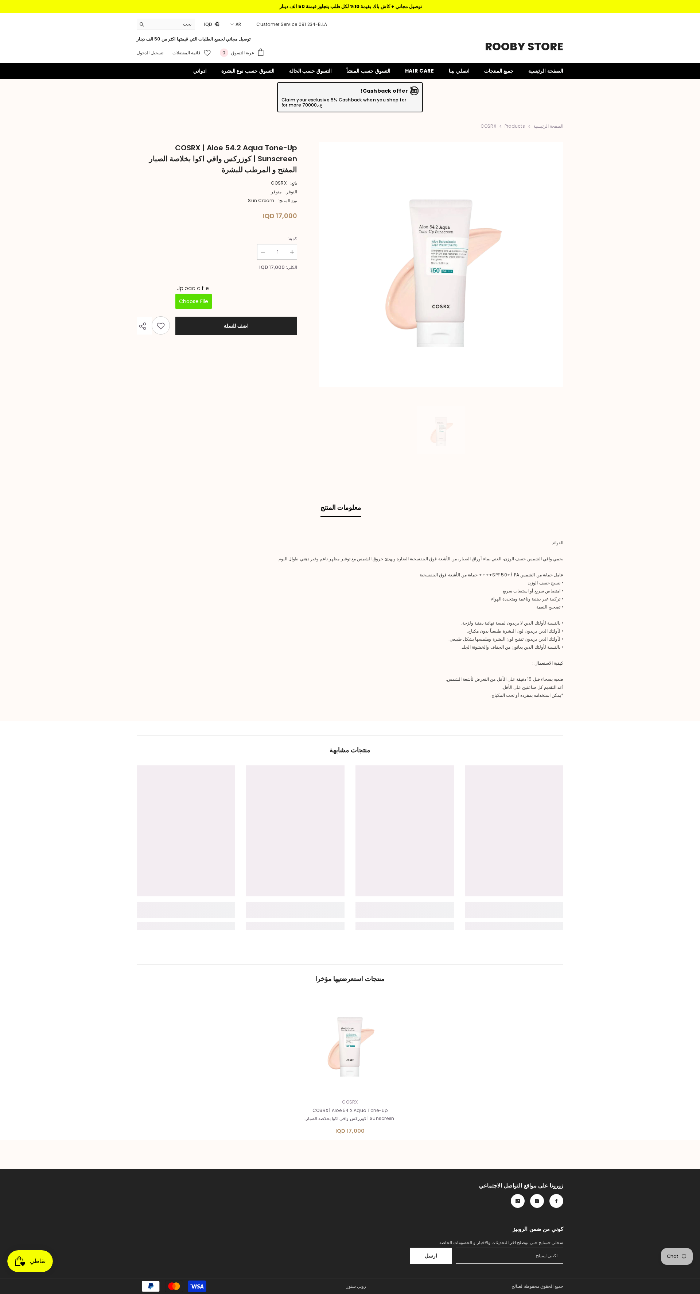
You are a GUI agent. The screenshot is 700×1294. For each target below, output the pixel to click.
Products (515, 126)
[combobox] (171, 24)
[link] (514, 914)
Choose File (193, 301)
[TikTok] (518, 1201)
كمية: (292, 238)
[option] (441, 264)
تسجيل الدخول (150, 53)
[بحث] (166, 24)
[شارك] (144, 326)
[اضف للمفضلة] (161, 326)
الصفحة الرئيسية (548, 126)
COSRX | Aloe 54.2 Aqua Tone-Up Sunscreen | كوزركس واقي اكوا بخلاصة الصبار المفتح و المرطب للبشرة (350, 1115)
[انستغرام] (537, 1201)
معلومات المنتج (340, 507)
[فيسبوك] (556, 1201)
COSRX (279, 183)
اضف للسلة (236, 325)
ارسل (431, 1255)
